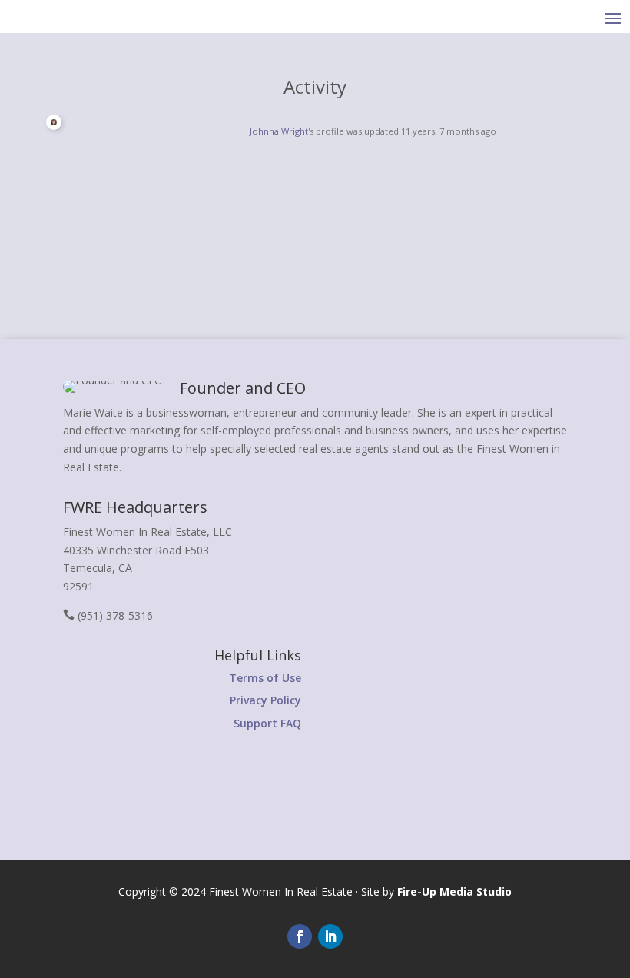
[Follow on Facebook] (299, 936)
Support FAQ (267, 723)
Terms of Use (265, 677)
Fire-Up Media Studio (454, 891)
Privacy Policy (265, 700)
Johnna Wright (279, 131)
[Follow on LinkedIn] (330, 936)
